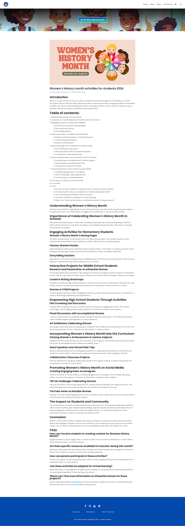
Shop (159, 4)
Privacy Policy (90, 512)
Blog (152, 4)
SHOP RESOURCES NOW (92, 19)
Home (145, 4)
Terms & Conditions (108, 512)
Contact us (167, 4)
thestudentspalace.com (61, 92)
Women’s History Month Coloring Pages (73, 235)
